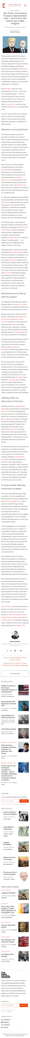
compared (8, 273)
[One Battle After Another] (23, 956)
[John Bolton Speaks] (23, 733)
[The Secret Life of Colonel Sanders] (23, 877)
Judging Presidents (8, 893)
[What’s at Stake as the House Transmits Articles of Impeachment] (23, 690)
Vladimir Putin (7, 665)
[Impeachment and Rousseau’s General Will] (23, 706)
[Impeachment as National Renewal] (23, 720)
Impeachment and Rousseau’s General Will (8, 704)
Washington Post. (19, 625)
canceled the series (13, 237)
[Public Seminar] (4, 5)
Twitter (5, 1027)
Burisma (24, 69)
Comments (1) (15, 673)
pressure (16, 526)
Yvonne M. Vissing (8, 879)
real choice (6, 411)
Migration (4, 903)
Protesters (19, 377)
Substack (23, 804)
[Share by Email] (15, 650)
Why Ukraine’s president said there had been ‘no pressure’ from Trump (8, 749)
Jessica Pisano (15, 32)
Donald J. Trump (20, 663)
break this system (21, 332)
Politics (23, 657)
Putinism (6, 202)
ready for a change (20, 304)
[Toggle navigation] (25, 5)
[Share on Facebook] (7, 650)
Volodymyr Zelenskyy (20, 665)
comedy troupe (9, 419)
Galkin (17, 385)
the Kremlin (8, 88)
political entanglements (12, 501)
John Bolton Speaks (8, 729)
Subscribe (24, 801)
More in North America (10, 887)
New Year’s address (17, 252)
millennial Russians (19, 185)
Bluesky (6, 1022)
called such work (11, 429)
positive (13, 260)
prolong (5, 169)
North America (15, 10)
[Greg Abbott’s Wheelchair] (23, 831)
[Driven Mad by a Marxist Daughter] (23, 816)
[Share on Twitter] (11, 650)
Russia (12, 660)
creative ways (13, 379)
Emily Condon (5, 961)
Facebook (6, 1025)
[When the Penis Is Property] (23, 862)
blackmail (14, 107)
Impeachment (15, 657)
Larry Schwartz (7, 849)
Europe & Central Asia (8, 742)
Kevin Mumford (8, 864)
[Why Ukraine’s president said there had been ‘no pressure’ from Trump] (23, 747)
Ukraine (17, 660)
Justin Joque (7, 819)
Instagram (7, 1019)
